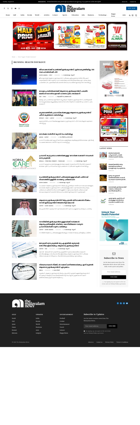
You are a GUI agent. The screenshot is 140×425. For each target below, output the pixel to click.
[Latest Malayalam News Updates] (70, 8)
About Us (124, 2)
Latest (52, 118)
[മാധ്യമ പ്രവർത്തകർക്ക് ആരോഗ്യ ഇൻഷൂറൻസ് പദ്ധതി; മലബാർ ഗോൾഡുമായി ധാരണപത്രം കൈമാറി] (24, 98)
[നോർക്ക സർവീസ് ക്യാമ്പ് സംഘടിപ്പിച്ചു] (24, 141)
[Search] (130, 15)
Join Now (131, 8)
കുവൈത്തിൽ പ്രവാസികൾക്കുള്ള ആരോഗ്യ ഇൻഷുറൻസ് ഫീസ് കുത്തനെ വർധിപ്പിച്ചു (65, 114)
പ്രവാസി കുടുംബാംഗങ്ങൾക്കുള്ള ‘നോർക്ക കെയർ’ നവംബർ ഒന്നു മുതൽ (66, 157)
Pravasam (61, 161)
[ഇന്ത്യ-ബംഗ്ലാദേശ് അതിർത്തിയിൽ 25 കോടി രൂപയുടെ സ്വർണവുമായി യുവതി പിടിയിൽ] (103, 178)
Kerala (29, 15)
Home (8, 15)
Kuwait (41, 118)
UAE (40, 96)
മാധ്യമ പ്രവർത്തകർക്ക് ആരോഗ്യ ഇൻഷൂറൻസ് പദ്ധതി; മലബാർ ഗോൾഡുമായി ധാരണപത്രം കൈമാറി (63, 92)
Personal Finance (51, 161)
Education (75, 15)
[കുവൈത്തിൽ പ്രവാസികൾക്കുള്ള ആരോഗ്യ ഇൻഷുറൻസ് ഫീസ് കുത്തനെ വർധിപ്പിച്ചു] (24, 119)
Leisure (55, 15)
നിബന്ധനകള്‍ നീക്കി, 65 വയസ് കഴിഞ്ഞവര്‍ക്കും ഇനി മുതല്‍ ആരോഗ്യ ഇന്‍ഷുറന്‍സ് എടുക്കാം (66, 266)
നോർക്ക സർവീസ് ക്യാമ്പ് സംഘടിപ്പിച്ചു (56, 134)
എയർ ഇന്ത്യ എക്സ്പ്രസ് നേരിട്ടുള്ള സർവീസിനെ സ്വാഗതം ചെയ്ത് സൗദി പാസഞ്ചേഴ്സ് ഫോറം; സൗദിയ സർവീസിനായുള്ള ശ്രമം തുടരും (118, 200)
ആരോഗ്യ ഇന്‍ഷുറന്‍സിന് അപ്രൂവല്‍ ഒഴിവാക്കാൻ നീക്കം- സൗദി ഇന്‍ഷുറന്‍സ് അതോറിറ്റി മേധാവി (65, 201)
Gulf (14, 15)
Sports (64, 15)
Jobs (83, 15)
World (37, 15)
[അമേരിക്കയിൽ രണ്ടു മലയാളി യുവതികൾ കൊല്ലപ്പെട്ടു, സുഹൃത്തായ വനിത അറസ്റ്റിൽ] (103, 166)
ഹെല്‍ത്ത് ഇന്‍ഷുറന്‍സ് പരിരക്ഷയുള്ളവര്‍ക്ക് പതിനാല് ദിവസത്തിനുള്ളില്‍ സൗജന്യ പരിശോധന (63, 178)
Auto (124, 15)
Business (91, 15)
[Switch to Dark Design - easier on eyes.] (136, 15)
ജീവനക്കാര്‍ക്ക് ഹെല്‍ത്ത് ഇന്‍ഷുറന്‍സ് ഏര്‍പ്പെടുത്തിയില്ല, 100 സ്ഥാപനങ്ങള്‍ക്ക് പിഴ (66, 71)
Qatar (41, 137)
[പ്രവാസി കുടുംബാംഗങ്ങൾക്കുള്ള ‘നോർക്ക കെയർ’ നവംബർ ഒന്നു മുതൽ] (24, 162)
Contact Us (133, 2)
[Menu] (132, 15)
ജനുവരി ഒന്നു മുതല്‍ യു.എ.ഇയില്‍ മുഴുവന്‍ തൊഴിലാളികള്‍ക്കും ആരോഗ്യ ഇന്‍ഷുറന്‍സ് (59, 244)
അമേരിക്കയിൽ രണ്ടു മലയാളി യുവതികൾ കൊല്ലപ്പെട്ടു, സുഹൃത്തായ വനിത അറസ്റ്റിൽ (74, 2)
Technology (102, 15)
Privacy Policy (115, 284)
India (22, 15)
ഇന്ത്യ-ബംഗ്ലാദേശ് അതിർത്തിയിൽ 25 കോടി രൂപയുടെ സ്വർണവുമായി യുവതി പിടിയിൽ (116, 178)
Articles (46, 15)
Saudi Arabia (43, 75)
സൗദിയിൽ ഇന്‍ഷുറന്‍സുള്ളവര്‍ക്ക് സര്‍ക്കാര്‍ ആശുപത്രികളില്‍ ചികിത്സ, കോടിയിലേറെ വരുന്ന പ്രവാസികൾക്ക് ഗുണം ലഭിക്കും (61, 224)
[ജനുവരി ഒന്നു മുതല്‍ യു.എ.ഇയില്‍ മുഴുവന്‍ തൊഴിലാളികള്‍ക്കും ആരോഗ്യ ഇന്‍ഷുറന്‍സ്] (24, 250)
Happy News (113, 15)
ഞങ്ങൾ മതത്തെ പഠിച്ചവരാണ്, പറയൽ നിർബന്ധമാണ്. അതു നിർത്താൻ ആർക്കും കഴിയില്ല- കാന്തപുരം (115, 155)
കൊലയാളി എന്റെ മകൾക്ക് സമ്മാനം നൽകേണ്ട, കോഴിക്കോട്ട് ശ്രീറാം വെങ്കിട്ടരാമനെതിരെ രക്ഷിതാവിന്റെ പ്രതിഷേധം (117, 189)
